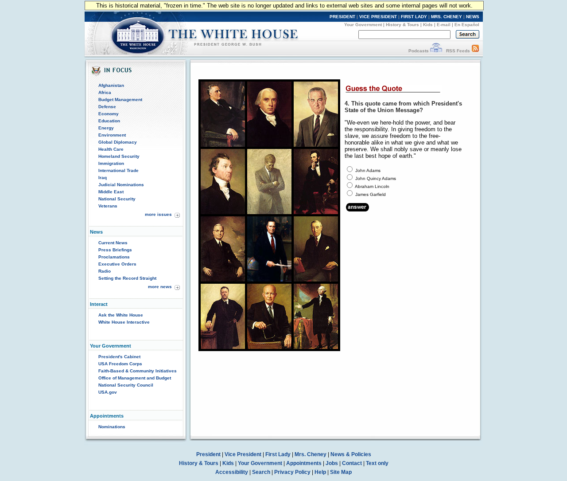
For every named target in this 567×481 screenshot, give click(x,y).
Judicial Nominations (121, 184)
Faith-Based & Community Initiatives (137, 370)
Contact (352, 463)
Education (109, 120)
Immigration (111, 163)
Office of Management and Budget (134, 377)
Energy (106, 127)
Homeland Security (119, 156)
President (208, 454)
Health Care (111, 149)
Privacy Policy (292, 472)
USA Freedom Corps (120, 363)
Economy (108, 113)
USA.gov (107, 392)
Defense (107, 106)
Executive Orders (117, 264)
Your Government (363, 24)
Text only (377, 463)
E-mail (443, 24)
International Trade (118, 170)
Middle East (111, 191)
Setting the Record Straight (127, 278)
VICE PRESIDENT (378, 16)
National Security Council (125, 385)
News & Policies (350, 454)
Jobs (332, 463)
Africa (104, 92)
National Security (117, 198)
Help (320, 472)
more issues (158, 214)
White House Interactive (124, 322)
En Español (466, 24)
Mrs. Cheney (310, 454)
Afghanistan (111, 85)
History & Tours (402, 24)
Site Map (341, 472)
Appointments (304, 463)
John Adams (368, 170)
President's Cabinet (119, 356)
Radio (104, 271)
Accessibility (231, 472)
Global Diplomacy (117, 142)
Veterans (107, 205)
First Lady (278, 454)
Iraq (102, 177)
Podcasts (418, 50)
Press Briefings (115, 249)
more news (160, 286)
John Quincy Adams (375, 178)
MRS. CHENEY (446, 16)
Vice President (243, 454)
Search (261, 472)
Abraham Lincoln (372, 186)
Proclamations (114, 256)
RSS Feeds (458, 50)
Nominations (111, 426)
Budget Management (120, 99)
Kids (428, 24)
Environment (112, 135)
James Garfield (370, 194)
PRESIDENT (342, 16)
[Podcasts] (436, 50)
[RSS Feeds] (475, 50)
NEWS (472, 16)
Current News (113, 242)
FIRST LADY (414, 16)
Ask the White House (120, 315)
